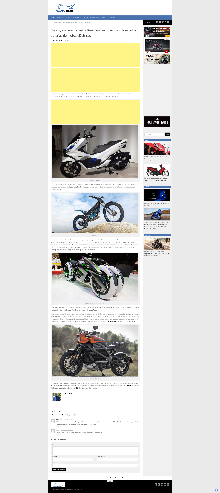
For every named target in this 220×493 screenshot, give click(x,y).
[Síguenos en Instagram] (163, 22)
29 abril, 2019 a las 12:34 (67, 419)
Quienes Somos (114, 478)
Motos (52, 17)
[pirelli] (157, 37)
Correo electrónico (102, 456)
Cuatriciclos (60, 17)
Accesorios (76, 17)
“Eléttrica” (78, 388)
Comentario (55, 445)
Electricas (54, 22)
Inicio (94, 478)
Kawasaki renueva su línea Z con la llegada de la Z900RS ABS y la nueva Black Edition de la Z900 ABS (157, 254)
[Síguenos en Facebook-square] (157, 22)
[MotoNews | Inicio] (65, 7)
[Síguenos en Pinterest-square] (168, 22)
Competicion (93, 17)
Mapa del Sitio (103, 478)
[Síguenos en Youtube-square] (165, 22)
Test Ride (68, 17)
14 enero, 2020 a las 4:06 (67, 430)
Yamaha (87, 22)
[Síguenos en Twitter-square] (160, 22)
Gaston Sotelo (57, 40)
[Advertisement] (95, 55)
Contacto (124, 478)
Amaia (57, 430)
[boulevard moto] (157, 127)
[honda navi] (157, 52)
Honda (61, 22)
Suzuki (81, 22)
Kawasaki (68, 22)
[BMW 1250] (157, 64)
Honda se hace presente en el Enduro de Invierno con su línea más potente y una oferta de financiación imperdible (156, 159)
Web (53, 462)
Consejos (85, 17)
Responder (58, 426)
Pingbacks (71, 415)
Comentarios (58, 415)
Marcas (112, 17)
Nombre (54, 456)
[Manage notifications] (216, 490)
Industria (103, 17)
